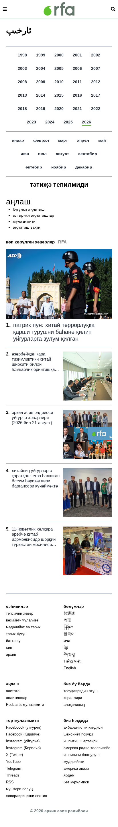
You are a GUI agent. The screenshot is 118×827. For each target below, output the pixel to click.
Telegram (13, 768)
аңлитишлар (16, 698)
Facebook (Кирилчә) (23, 734)
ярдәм (69, 775)
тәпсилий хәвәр (19, 613)
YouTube (13, 761)
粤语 (67, 620)
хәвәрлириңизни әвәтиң (26, 796)
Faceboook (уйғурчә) (23, 727)
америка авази (76, 768)
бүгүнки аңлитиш (28, 209)
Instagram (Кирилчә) (23, 748)
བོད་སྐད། (69, 654)
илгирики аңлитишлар (33, 215)
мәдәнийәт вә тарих (23, 627)
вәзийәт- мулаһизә (22, 620)
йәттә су (13, 641)
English (70, 668)
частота (12, 691)
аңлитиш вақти (26, 227)
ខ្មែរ (66, 647)
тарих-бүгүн (16, 634)
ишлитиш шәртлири (80, 741)
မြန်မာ (68, 627)
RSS (10, 782)
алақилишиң (74, 704)
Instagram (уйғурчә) (23, 741)
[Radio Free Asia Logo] (59, 9)
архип (11, 654)
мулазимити (24, 221)
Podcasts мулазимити (25, 704)
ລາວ (67, 641)
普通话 (69, 613)
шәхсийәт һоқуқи (78, 734)
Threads (12, 775)
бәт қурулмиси (76, 782)
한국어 (69, 634)
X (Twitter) (14, 755)
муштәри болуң (19, 789)
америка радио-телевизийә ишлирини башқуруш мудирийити (87, 755)
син (9, 647)
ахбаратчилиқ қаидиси (83, 727)
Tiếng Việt (72, 661)
